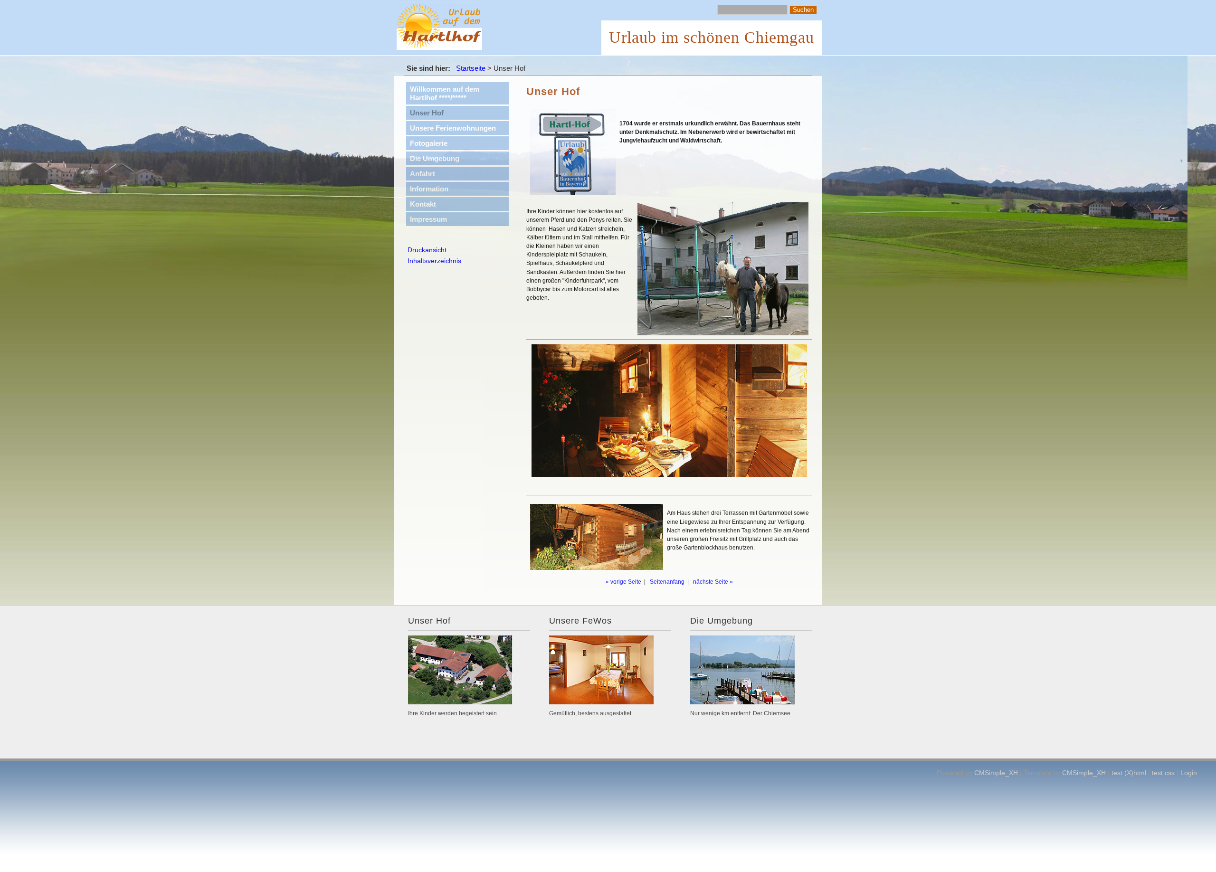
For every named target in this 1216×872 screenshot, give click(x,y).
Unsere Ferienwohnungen (453, 128)
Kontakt (423, 204)
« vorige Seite (623, 581)
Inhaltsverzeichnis (434, 261)
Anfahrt (422, 174)
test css (1163, 773)
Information (429, 189)
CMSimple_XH (996, 773)
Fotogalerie (428, 143)
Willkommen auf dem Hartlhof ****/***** (444, 93)
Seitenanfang (667, 581)
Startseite (470, 68)
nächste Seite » (713, 581)
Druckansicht (427, 250)
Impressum (428, 219)
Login (1188, 773)
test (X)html (1129, 773)
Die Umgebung (434, 158)
